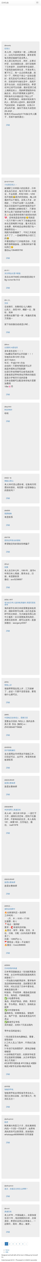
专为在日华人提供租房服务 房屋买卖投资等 (19, 603)
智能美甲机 (8, 1089)
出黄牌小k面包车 (11, 347)
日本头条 (5, 2)
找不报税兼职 (9, 750)
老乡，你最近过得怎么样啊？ (16, 1188)
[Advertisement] (20, 20)
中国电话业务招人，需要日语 (16, 717)
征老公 (7, 48)
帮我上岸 (8, 685)
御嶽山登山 (8, 480)
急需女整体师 (9, 783)
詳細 (8, 124)
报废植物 (8, 513)
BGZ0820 (8, 409)
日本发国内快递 (10, 968)
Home (7, 1250)
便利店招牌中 (9, 909)
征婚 (6, 567)
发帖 (6, 1252)
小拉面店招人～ (10, 184)
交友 (6, 303)
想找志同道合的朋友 (12, 540)
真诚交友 (8, 1211)
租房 (6, 1122)
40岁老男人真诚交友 (12, 809)
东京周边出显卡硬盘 (12, 273)
